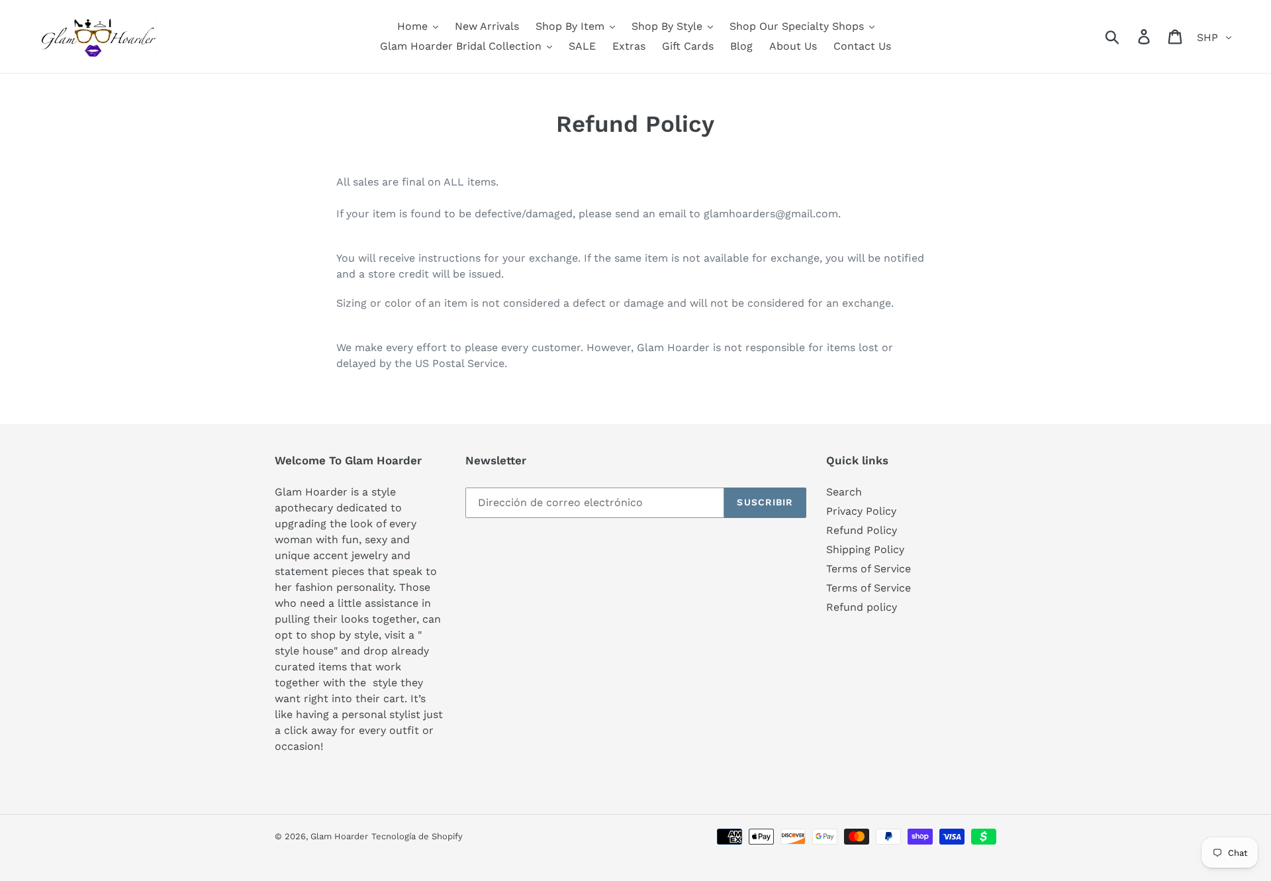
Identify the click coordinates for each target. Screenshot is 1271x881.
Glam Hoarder (339, 836)
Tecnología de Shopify (417, 836)
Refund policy (861, 607)
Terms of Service (868, 568)
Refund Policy (861, 530)
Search (844, 492)
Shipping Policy (865, 549)
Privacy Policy (861, 511)
